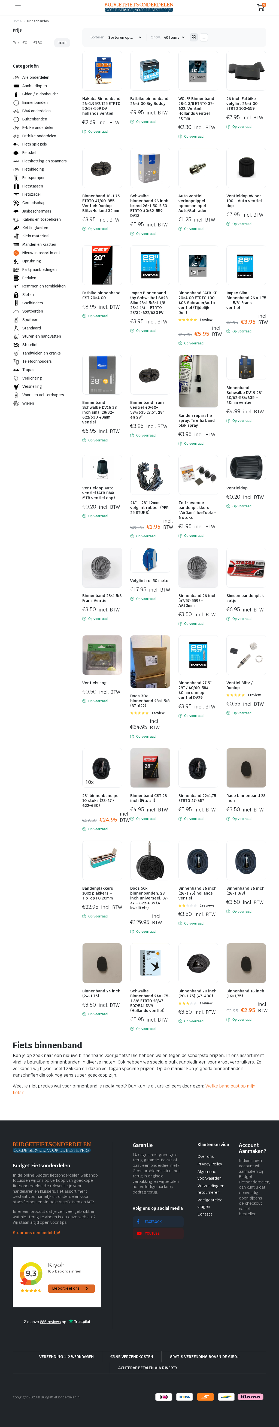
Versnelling (32, 386)
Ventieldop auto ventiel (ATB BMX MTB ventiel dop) (98, 493)
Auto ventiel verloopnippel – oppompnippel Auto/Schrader (193, 203)
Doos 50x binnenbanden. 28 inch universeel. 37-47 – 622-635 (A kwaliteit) (149, 898)
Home (17, 21)
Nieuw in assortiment (41, 252)
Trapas (28, 369)
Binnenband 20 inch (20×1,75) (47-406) (197, 993)
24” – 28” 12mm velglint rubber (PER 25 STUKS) (149, 507)
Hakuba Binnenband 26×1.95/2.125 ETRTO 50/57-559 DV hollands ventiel (101, 106)
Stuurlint (30, 344)
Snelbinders (32, 303)
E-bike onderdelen (38, 127)
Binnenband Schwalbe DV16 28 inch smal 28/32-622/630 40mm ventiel (99, 412)
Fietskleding (33, 169)
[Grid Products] (194, 37)
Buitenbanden (34, 119)
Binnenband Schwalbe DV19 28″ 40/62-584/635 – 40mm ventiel (244, 395)
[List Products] (204, 37)
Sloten (28, 294)
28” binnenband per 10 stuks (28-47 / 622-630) (101, 800)
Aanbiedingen (34, 85)
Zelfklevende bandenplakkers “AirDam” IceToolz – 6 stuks (197, 510)
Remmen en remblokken (44, 286)
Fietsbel (29, 152)
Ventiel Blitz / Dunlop (239, 685)
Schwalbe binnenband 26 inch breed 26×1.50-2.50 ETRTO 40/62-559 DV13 (149, 205)
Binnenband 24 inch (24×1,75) (101, 993)
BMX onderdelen (36, 110)
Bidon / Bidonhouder (40, 94)
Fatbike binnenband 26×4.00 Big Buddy (149, 101)
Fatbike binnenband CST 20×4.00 (101, 295)
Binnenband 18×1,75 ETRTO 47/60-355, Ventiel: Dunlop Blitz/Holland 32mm (101, 203)
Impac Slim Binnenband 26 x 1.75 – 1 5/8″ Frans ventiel (246, 300)
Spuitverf (30, 319)
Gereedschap (34, 202)
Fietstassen (32, 186)
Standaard (31, 328)
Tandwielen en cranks (41, 353)
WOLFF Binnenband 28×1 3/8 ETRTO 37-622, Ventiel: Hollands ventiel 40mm (196, 108)
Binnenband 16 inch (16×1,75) (245, 993)
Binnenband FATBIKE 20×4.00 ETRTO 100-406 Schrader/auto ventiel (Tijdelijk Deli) (197, 302)
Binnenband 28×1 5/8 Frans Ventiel (102, 598)
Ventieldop (237, 488)
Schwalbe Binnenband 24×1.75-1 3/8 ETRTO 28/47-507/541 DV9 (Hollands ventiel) (150, 1001)
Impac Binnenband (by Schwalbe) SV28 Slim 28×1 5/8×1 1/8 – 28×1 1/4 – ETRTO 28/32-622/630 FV (149, 302)
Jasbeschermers (36, 211)
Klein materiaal (35, 236)
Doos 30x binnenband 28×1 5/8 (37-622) (149, 700)
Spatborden (32, 311)
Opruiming (31, 261)
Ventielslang (94, 682)
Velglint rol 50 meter (150, 580)
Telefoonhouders (37, 361)
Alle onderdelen (35, 77)
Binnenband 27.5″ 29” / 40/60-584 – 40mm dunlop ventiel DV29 (195, 690)
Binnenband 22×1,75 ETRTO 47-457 (197, 798)
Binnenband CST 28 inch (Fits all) (148, 798)
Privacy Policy (210, 1164)
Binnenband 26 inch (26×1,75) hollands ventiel (197, 893)
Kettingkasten (35, 227)
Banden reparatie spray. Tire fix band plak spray (196, 420)
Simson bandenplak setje (245, 598)
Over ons (206, 1156)
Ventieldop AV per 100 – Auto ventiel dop (244, 200)
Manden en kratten (39, 244)
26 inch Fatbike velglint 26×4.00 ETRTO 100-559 (241, 103)
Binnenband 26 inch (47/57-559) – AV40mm (197, 600)
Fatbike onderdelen (39, 136)
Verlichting (32, 378)
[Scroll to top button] (270, 1402)
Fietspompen (34, 177)
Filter (62, 43)
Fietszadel (31, 194)
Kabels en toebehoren (41, 219)
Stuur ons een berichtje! (36, 1232)
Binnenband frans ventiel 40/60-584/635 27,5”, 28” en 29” (147, 410)
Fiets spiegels (34, 144)
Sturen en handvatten (41, 336)
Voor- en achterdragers (43, 394)
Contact (205, 1214)
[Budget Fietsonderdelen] (139, 7)
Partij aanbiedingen (39, 269)
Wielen (28, 403)
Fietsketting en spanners (44, 161)
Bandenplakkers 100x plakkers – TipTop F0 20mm (97, 893)
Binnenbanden (35, 102)
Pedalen (29, 277)
